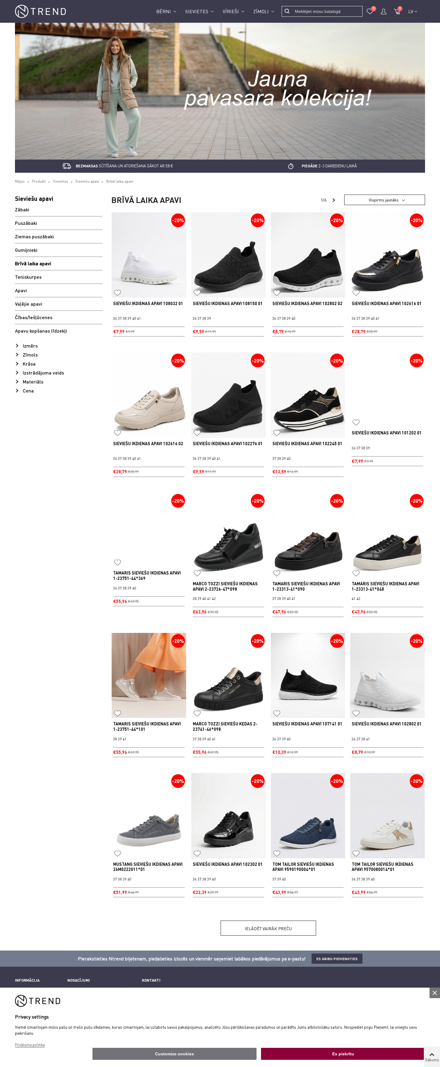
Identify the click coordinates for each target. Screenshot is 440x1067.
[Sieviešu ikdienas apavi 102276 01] (228, 394)
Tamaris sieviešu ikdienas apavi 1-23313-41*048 (385, 586)
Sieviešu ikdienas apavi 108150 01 (228, 303)
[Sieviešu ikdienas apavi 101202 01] (387, 389)
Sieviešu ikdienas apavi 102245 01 (307, 443)
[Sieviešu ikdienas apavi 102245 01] (308, 394)
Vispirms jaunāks (384, 199)
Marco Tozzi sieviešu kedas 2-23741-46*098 (225, 726)
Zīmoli (261, 11)
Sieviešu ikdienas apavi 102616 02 (148, 443)
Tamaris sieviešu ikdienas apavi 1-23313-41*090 (306, 586)
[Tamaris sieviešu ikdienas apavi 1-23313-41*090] (308, 535)
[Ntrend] (40, 11)
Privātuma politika (30, 1044)
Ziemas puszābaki (34, 236)
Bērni (164, 11)
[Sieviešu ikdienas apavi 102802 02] (308, 254)
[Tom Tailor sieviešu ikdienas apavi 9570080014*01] (387, 815)
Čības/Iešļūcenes (33, 317)
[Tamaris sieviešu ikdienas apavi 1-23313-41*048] (387, 535)
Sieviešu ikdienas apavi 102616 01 (387, 303)
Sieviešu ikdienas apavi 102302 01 (228, 864)
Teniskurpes (28, 277)
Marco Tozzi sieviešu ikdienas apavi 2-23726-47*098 (225, 586)
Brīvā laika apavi (33, 263)
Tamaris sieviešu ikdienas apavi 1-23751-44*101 (147, 726)
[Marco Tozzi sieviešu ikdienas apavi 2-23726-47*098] (228, 535)
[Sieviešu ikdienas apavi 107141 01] (308, 675)
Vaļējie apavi (28, 304)
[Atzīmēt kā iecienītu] (118, 293)
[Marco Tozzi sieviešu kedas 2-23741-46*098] (228, 675)
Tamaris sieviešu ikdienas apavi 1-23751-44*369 (147, 575)
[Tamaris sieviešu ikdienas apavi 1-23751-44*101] (149, 675)
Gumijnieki (26, 250)
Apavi (21, 290)
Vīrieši (231, 11)
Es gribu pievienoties (337, 959)
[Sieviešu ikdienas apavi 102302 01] (228, 815)
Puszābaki (26, 223)
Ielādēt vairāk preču (268, 928)
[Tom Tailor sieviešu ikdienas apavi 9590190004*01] (308, 815)
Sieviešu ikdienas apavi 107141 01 (307, 723)
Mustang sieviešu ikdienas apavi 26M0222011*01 (148, 867)
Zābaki (22, 209)
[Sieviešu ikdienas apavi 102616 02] (149, 394)
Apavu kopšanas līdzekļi (41, 331)
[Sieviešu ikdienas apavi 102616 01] (387, 254)
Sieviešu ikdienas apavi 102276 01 (228, 443)
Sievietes (197, 11)
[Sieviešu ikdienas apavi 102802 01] (387, 675)
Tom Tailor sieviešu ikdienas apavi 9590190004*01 (303, 867)
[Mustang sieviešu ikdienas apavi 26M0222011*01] (149, 815)
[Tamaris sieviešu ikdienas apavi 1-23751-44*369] (149, 530)
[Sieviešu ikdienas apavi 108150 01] (228, 254)
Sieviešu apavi (34, 198)
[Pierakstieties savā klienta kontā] (383, 11)
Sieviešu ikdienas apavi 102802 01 (387, 723)
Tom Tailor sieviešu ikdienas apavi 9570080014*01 (382, 867)
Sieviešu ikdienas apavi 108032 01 (148, 303)
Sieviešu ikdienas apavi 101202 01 (387, 432)
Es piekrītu (343, 1053)
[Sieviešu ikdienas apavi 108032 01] (149, 254)
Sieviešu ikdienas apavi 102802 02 (307, 303)
